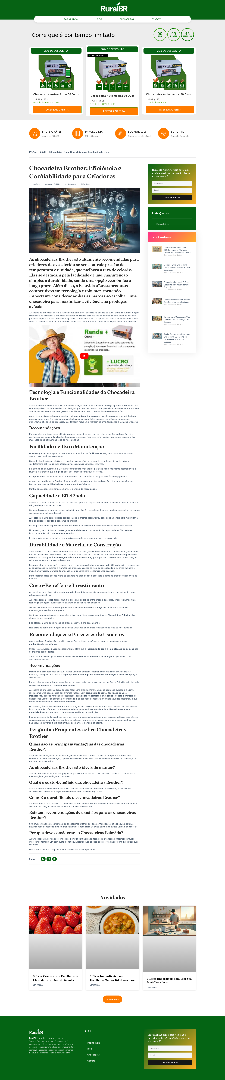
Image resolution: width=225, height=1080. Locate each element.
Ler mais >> (38, 985)
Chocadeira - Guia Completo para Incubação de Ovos (79, 151)
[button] (43, 859)
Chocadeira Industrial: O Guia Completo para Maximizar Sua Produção (176, 284)
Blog (99, 19)
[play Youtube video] (84, 356)
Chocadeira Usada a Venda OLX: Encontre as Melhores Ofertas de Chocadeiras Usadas (177, 250)
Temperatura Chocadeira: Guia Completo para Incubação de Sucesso (177, 319)
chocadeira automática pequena (79, 849)
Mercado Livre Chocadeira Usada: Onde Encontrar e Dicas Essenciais (177, 267)
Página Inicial (71, 19)
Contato (156, 19)
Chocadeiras (127, 19)
